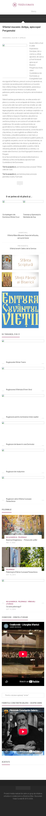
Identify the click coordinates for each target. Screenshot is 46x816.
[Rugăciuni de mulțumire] (23, 461)
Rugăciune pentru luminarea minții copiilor (22, 417)
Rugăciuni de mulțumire (15, 472)
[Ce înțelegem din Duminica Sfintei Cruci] (12, 206)
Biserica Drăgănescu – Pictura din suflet (21, 540)
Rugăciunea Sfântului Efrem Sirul (19, 390)
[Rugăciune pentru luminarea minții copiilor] (23, 406)
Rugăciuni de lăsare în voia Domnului (20, 444)
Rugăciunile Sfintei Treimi (16, 362)
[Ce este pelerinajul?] (23, 591)
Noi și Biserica (11, 537)
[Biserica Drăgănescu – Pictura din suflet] (23, 527)
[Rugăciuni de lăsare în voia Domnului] (23, 433)
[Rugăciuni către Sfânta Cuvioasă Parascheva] (23, 488)
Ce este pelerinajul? (13, 607)
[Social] (23, 806)
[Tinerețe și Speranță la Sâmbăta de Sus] (33, 206)
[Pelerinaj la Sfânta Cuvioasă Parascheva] (23, 559)
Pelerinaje (22, 537)
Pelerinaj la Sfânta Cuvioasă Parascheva (21, 572)
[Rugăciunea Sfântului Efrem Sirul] (23, 379)
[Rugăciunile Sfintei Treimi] (23, 351)
